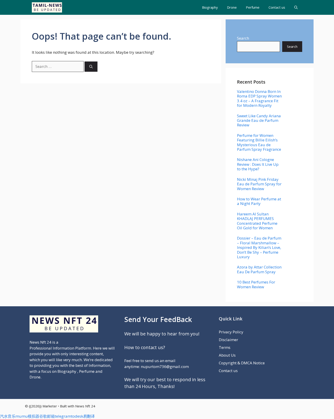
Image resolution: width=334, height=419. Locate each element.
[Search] (91, 66)
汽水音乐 (7, 416)
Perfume (252, 7)
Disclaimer (228, 339)
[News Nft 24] (47, 7)
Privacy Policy (231, 332)
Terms (224, 347)
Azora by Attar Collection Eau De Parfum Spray (259, 269)
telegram (63, 416)
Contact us (277, 7)
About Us (227, 355)
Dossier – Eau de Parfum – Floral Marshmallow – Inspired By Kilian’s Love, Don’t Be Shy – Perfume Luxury (259, 247)
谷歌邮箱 (47, 416)
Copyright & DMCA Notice (242, 362)
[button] (296, 7)
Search (243, 38)
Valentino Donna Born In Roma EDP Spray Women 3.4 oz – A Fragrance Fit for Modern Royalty (259, 98)
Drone (232, 7)
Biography (210, 7)
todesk (77, 416)
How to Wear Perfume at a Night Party (259, 201)
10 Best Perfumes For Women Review (256, 284)
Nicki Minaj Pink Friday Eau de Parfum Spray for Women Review (259, 184)
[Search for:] (58, 66)
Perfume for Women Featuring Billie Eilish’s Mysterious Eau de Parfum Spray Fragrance (259, 142)
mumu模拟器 (27, 416)
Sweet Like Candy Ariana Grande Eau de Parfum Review (259, 120)
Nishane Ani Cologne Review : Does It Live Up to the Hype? (258, 164)
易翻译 (89, 416)
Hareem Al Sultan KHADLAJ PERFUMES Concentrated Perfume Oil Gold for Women (257, 220)
